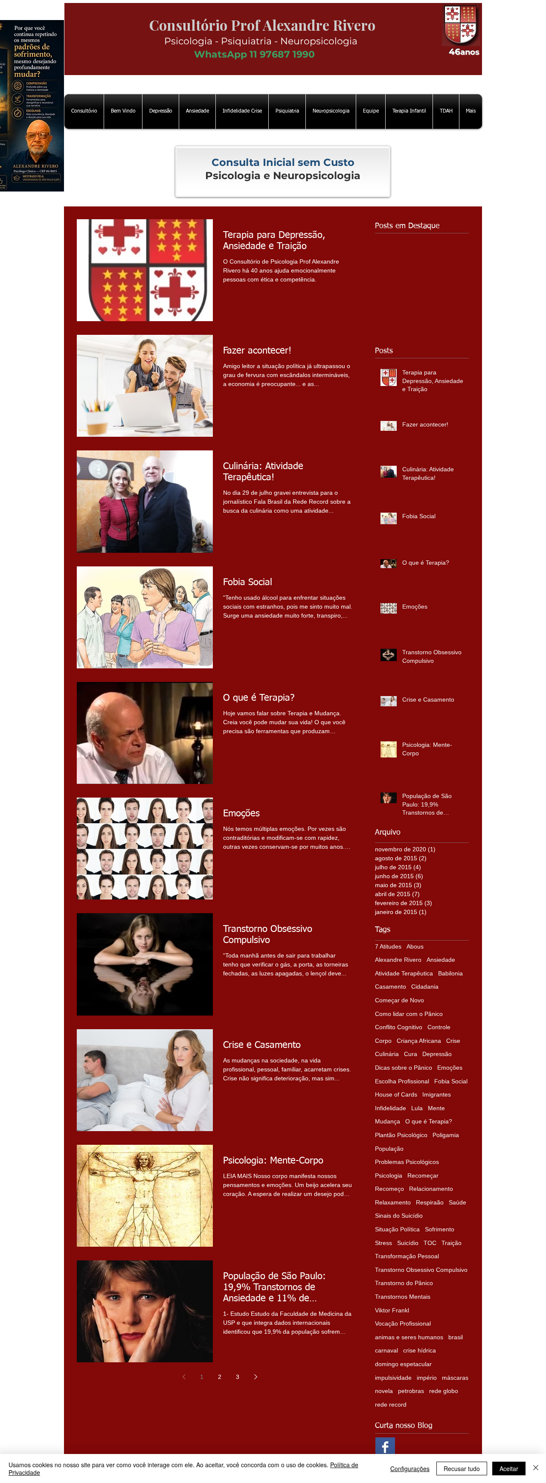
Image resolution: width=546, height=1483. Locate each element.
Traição (451, 1242)
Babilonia (450, 973)
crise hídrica (419, 1350)
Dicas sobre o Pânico (403, 1067)
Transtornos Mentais (402, 1296)
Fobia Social (451, 1081)
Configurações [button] (410, 1468)
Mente (436, 1108)
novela (384, 1390)
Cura (410, 1054)
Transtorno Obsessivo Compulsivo (421, 1269)
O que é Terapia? (428, 1121)
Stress (383, 1242)
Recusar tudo (462, 1468)
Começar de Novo (399, 1000)
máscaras (455, 1377)
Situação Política (397, 1229)
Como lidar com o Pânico (409, 1013)
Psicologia (388, 1175)
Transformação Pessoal (407, 1256)
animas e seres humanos (409, 1337)
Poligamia (446, 1135)
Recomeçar (423, 1175)
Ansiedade (441, 959)
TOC (430, 1242)
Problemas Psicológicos (407, 1161)
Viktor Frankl (392, 1310)
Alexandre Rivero (398, 959)
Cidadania (425, 986)
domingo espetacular (403, 1364)
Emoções (449, 1067)
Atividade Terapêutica (404, 973)
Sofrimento (439, 1229)
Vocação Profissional (403, 1323)
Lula (417, 1108)
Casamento (390, 986)
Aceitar (509, 1468)
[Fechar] (536, 1468)
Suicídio (407, 1242)
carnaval (386, 1350)
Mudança (387, 1121)
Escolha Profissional (402, 1081)
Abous (415, 946)
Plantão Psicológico (401, 1135)
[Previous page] (184, 1376)
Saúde (457, 1202)
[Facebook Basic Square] (385, 1447)
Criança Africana (419, 1040)
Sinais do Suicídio (399, 1215)
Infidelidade (390, 1108)
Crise (453, 1040)
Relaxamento (393, 1202)
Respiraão (430, 1202)
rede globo (443, 1390)
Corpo (383, 1040)
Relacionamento (431, 1188)
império (427, 1377)
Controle (438, 1027)
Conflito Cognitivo (398, 1027)
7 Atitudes (388, 946)
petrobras (411, 1390)
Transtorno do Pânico (404, 1283)
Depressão (437, 1054)
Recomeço (389, 1188)
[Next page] (255, 1376)
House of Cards (396, 1094)
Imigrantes (436, 1094)
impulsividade (393, 1377)
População (389, 1148)
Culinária (387, 1054)
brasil (455, 1337)
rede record (391, 1404)
